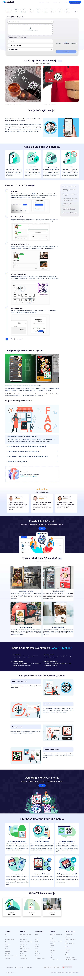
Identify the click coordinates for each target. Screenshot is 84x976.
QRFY (51, 948)
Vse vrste (7, 958)
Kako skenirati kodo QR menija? (17, 461)
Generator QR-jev (69, 934)
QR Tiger (52, 950)
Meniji (36, 934)
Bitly (51, 952)
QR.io (51, 957)
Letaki (36, 939)
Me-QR (52, 955)
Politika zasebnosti (19, 967)
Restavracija (23, 939)
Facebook (7, 953)
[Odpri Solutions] (50, 2)
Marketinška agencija (25, 934)
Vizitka (37, 937)
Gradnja (22, 946)
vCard (6, 937)
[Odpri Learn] (56, 2)
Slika (6, 946)
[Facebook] (57, 967)
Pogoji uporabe (10, 967)
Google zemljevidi (9, 939)
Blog (66, 954)
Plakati (37, 944)
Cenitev (67, 952)
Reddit (51, 938)
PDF (6, 934)
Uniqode (52, 943)
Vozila (36, 948)
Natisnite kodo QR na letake (12, 104)
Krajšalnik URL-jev (69, 943)
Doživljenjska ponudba (71, 959)
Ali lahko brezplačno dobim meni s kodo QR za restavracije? (27, 446)
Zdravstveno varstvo (25, 948)
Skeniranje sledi (13, 37)
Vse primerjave (54, 959)
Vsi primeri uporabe (40, 958)
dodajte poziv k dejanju (19, 685)
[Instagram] (48, 967)
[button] (30, 30)
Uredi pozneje (24, 37)
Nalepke (37, 956)
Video (6, 941)
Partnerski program (70, 957)
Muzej (21, 953)
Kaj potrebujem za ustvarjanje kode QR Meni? (22, 436)
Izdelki (37, 941)
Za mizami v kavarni (26, 591)
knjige (36, 951)
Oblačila (37, 946)
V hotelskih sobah (58, 627)
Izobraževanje (23, 951)
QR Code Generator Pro (56, 941)
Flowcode (52, 945)
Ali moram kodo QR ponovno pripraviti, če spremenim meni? (27, 456)
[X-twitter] (54, 967)
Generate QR (66, 52)
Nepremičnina (23, 944)
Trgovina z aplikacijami (11, 956)
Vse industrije (23, 958)
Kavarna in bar (23, 937)
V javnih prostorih (58, 591)
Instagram (7, 951)
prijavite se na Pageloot (31, 193)
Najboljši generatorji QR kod (56, 935)
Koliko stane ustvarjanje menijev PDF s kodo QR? (23, 451)
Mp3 (6, 948)
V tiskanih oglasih (26, 627)
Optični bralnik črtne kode (70, 940)
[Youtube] (45, 967)
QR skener (67, 937)
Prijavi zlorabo (29, 967)
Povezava (7, 944)
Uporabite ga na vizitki (48, 104)
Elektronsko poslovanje (26, 941)
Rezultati (67, 950)
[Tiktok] (51, 967)
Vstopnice (37, 953)
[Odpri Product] (43, 2)
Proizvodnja (23, 956)
